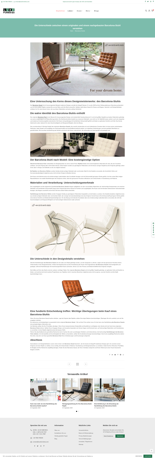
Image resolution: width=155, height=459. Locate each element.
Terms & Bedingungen (85, 439)
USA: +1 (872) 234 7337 (39, 432)
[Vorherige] (31, 396)
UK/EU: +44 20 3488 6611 (40, 430)
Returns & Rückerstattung (86, 433)
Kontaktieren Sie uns (60, 433)
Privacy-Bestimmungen (85, 436)
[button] (153, 229)
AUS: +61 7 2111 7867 (39, 434)
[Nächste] (123, 396)
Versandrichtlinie (83, 430)
